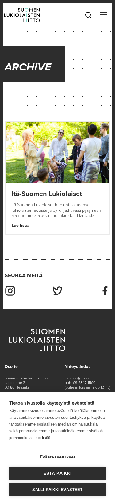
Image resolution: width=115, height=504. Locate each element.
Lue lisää (20, 225)
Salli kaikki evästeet (57, 489)
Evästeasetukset (57, 457)
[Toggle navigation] (103, 15)
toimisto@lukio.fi (78, 378)
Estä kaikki (57, 473)
